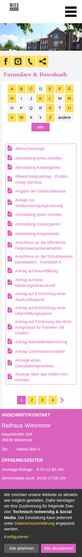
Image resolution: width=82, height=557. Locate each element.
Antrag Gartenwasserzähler (40, 351)
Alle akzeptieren (58, 548)
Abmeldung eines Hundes (38, 158)
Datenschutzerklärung (34, 523)
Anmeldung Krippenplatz (37, 233)
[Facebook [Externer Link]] (5, 61)
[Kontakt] (30, 61)
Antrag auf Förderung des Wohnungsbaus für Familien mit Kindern (44, 327)
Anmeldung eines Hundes (38, 214)
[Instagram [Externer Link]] (18, 61)
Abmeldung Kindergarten (37, 167)
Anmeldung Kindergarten (37, 224)
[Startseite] (20, 11)
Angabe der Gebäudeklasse (40, 191)
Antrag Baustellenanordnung (41, 342)
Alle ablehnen (21, 548)
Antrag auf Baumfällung (36, 271)
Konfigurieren (16, 536)
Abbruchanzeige (30, 148)
